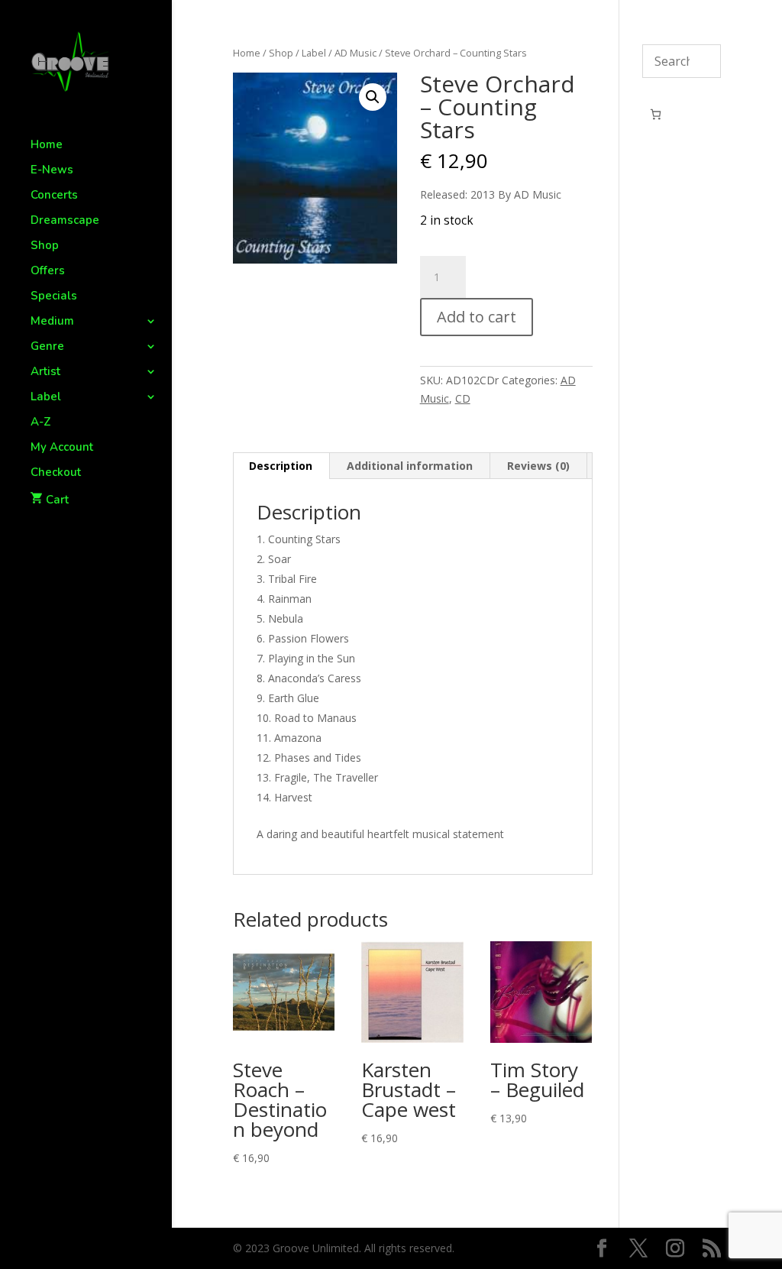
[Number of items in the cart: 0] (655, 114)
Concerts (54, 195)
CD (462, 398)
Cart (57, 499)
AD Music (355, 53)
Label (46, 397)
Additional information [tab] (410, 465)
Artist (45, 372)
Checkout (56, 473)
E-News (52, 170)
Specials (54, 296)
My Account (62, 448)
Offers (48, 271)
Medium (52, 322)
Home (47, 145)
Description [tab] (280, 465)
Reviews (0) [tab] (538, 465)
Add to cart (476, 316)
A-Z (41, 422)
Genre (47, 347)
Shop (45, 246)
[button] (372, 97)
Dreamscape (65, 221)
